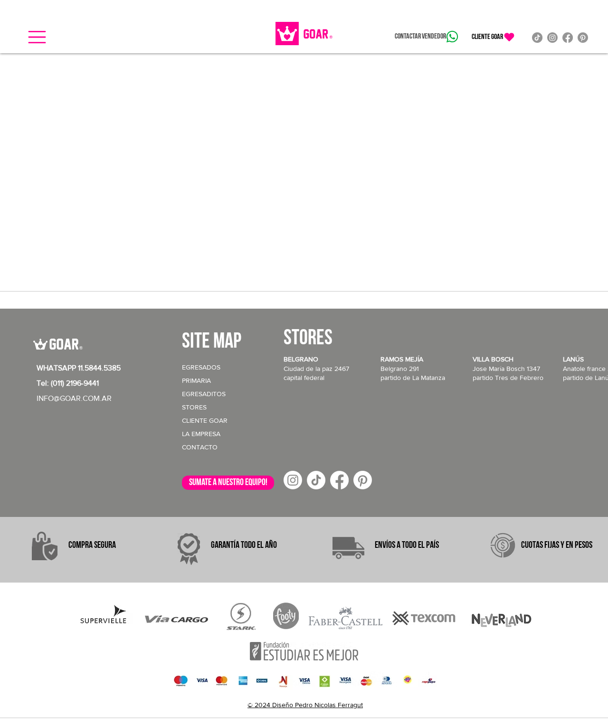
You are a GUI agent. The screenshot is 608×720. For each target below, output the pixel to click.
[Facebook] (567, 37)
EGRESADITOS (204, 394)
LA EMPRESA (201, 434)
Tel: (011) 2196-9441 (68, 383)
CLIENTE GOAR (205, 420)
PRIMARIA (196, 380)
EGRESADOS (201, 367)
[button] (37, 37)
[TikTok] (537, 37)
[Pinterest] (583, 37)
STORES (194, 407)
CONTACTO (200, 447)
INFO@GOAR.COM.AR (74, 398)
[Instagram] (552, 37)
